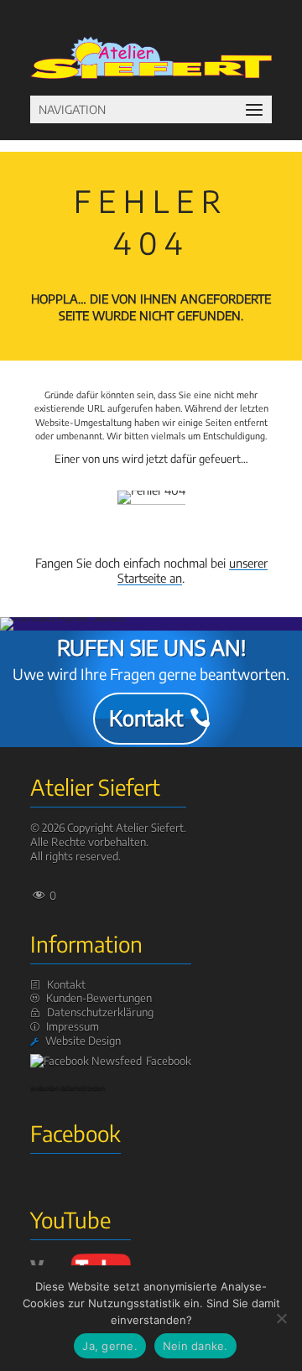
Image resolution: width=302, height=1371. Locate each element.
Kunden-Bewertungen (99, 998)
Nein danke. (195, 1346)
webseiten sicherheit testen (67, 1087)
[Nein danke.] (281, 1318)
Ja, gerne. (110, 1346)
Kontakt (146, 717)
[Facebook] (88, 1060)
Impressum (72, 1026)
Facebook (168, 1060)
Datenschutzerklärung (100, 1012)
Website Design (83, 1040)
